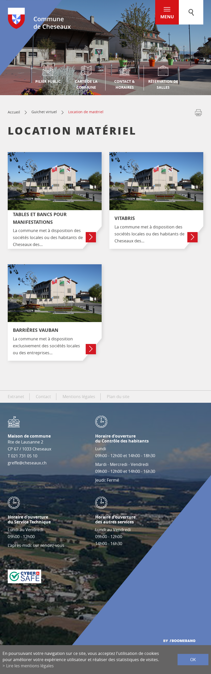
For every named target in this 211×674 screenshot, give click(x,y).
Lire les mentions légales (30, 666)
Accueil (14, 112)
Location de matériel (85, 111)
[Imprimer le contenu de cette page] (198, 113)
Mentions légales (79, 396)
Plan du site (118, 396)
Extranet (16, 396)
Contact (43, 396)
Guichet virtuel (44, 111)
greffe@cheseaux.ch (27, 463)
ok (193, 659)
